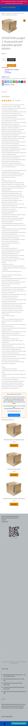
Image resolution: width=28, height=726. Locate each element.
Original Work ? (11, 65)
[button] (24, 21)
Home (4, 13)
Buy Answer (11, 59)
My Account (4, 723)
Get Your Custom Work (14, 415)
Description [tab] (4, 91)
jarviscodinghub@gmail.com (12, 516)
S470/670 (8, 13)
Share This (9, 84)
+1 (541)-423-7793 (14, 518)
